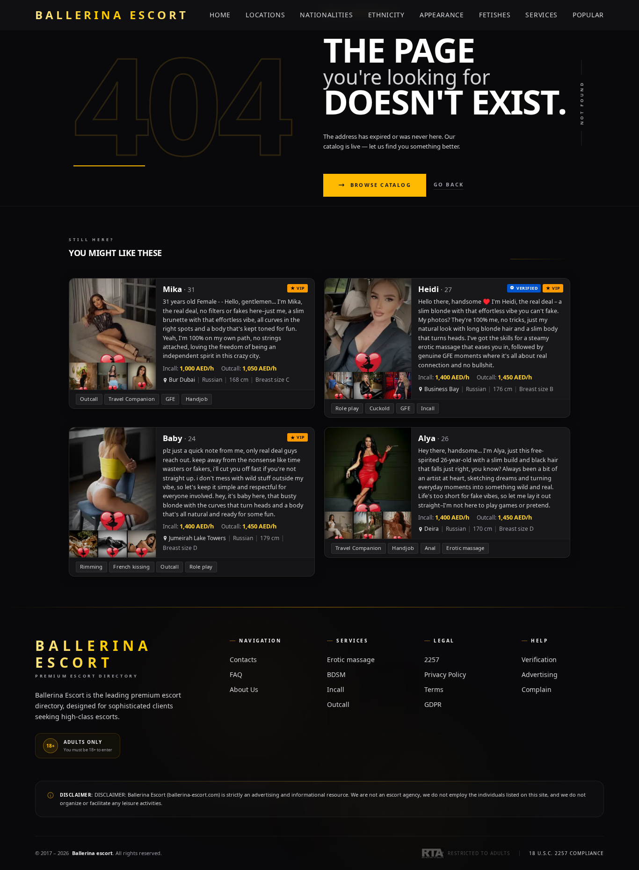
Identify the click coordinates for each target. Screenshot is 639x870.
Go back (449, 184)
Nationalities (326, 14)
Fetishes (495, 14)
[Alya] (447, 492)
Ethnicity (386, 14)
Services (541, 14)
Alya (427, 438)
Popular (588, 14)
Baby (172, 438)
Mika (172, 289)
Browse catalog (380, 184)
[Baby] (191, 502)
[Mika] (191, 343)
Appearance (442, 14)
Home (220, 14)
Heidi (428, 289)
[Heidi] (447, 347)
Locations (265, 14)
